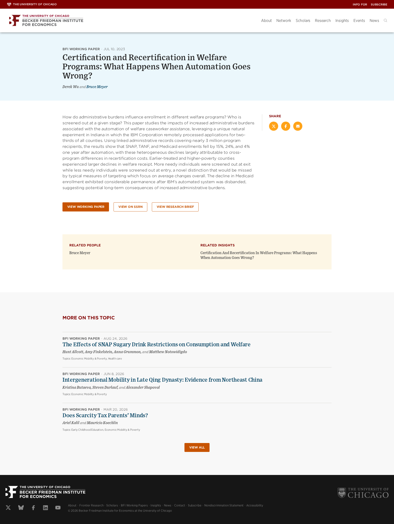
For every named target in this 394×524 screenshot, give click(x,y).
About (266, 20)
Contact (179, 505)
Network (283, 20)
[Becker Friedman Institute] (130, 20)
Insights (342, 20)
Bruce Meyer (97, 87)
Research (323, 20)
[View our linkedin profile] (45, 508)
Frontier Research (91, 505)
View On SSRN (130, 207)
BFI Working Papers (134, 505)
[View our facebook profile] (33, 508)
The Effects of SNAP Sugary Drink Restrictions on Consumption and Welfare (156, 344)
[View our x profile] (8, 508)
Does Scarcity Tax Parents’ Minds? (105, 415)
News (374, 20)
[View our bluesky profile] (21, 508)
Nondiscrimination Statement (224, 505)
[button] (385, 20)
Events (359, 20)
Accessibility (254, 505)
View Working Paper (85, 207)
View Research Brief (175, 207)
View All (197, 447)
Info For (360, 4)
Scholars (303, 20)
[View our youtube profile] (58, 508)
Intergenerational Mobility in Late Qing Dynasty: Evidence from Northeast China (162, 380)
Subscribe (379, 4)
